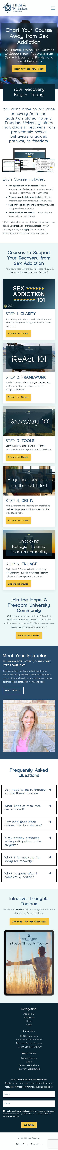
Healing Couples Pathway (29, 1046)
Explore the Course (18, 333)
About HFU (29, 1013)
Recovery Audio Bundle (29, 1068)
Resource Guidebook (29, 1065)
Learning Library (29, 1058)
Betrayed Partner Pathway (29, 1043)
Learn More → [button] (13, 690)
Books (29, 1061)
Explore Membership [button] (29, 635)
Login (29, 1024)
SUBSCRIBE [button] (29, 1125)
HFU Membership (29, 1036)
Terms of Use (36, 1144)
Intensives (29, 1017)
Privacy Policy (22, 1144)
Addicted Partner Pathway (29, 1039)
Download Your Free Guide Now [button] (29, 921)
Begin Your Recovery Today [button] (29, 69)
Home (29, 1021)
